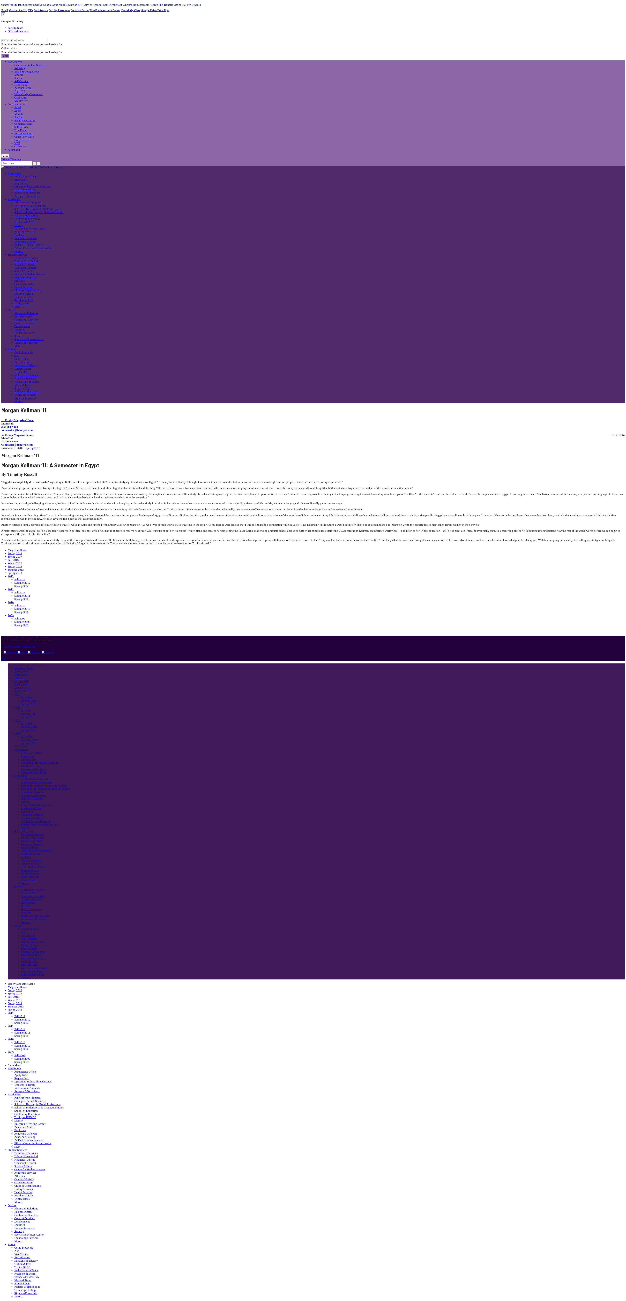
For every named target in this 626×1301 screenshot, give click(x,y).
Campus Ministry (24, 284)
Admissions (14, 173)
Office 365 (180, 4)
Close (5, 56)
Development (22, 326)
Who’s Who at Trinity (26, 381)
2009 (11, 615)
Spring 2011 (21, 599)
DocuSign (163, 10)
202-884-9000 (9, 426)
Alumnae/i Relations (26, 313)
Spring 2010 (33, 448)
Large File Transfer (162, 4)
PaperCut (116, 4)
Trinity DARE (22, 372)
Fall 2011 (19, 592)
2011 (11, 589)
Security (19, 336)
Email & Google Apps (45, 4)
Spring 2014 (15, 566)
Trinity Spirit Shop (25, 394)
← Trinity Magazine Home (17, 420)
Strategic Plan (22, 388)
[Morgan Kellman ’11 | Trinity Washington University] (33, 167)
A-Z (16, 355)
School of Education (26, 215)
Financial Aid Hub (24, 264)
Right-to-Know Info (25, 398)
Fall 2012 (19, 579)
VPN (30, 10)
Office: (5, 48)
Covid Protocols (23, 352)
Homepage (29, 646)
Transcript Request (25, 267)
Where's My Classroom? (137, 4)
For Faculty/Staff (17, 104)
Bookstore (20, 235)
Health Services (23, 297)
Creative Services (24, 323)
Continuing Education (27, 218)
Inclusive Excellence (26, 375)
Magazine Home (17, 550)
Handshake (20, 84)
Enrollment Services (26, 257)
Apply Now (21, 179)
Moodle (63, 4)
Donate (5, 159)
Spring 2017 (15, 556)
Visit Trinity (21, 358)
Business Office (23, 316)
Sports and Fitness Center (29, 339)
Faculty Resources (59, 10)
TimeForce (95, 10)
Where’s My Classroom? (28, 94)
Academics (14, 199)
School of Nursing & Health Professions (37, 209)
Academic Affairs (24, 231)
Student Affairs (23, 271)
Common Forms (80, 10)
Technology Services (26, 342)
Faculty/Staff (15, 27)
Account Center (102, 4)
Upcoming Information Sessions (33, 186)
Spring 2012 (21, 586)
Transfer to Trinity (24, 189)
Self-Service (85, 4)
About (11, 349)
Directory (15, 159)
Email (4, 10)
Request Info (21, 183)
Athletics (19, 280)
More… (18, 251)
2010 (11, 602)
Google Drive (149, 10)
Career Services (23, 287)
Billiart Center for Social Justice (32, 248)
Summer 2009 (22, 621)
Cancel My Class (130, 10)
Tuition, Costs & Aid (26, 261)
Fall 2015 (13, 559)
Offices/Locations (18, 31)
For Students (15, 61)
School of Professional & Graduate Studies (39, 212)
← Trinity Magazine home (17, 435)
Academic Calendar (25, 238)
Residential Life (23, 300)
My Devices (194, 4)
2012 (11, 576)
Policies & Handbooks (27, 391)
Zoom (17, 110)
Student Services (17, 254)
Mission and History (26, 365)
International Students (27, 192)
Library (18, 225)
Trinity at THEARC (25, 222)
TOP (3, 659)
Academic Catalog (25, 241)
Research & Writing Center (29, 228)
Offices (12, 310)
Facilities (19, 329)
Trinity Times (22, 303)
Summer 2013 (16, 569)
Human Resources (24, 332)
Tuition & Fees (22, 368)
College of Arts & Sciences (29, 205)
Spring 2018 (15, 553)
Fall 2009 (19, 618)
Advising (19, 68)
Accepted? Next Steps (27, 196)
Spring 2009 (21, 625)
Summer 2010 (22, 608)
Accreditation (22, 362)
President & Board (25, 378)
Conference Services (26, 319)
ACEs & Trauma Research (29, 244)
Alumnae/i (14, 149)
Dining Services (23, 293)
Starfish (72, 4)
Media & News (22, 385)
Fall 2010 (19, 605)
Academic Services (25, 277)
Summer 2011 (22, 595)
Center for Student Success (16, 4)
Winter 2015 (15, 563)
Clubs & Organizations (27, 290)
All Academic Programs (28, 202)
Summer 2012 (22, 582)
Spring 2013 (15, 573)
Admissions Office (25, 176)
